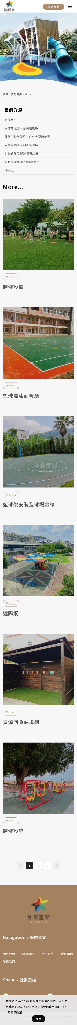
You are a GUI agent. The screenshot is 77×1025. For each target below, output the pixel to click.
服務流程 (28, 954)
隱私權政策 (15, 1012)
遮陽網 (10, 613)
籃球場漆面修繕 (21, 396)
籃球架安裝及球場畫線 (29, 504)
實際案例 (16, 94)
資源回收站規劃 (21, 722)
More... (29, 94)
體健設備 (13, 287)
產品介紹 (48, 954)
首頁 (5, 94)
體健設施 (13, 831)
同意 (38, 1019)
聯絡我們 (53, 6)
